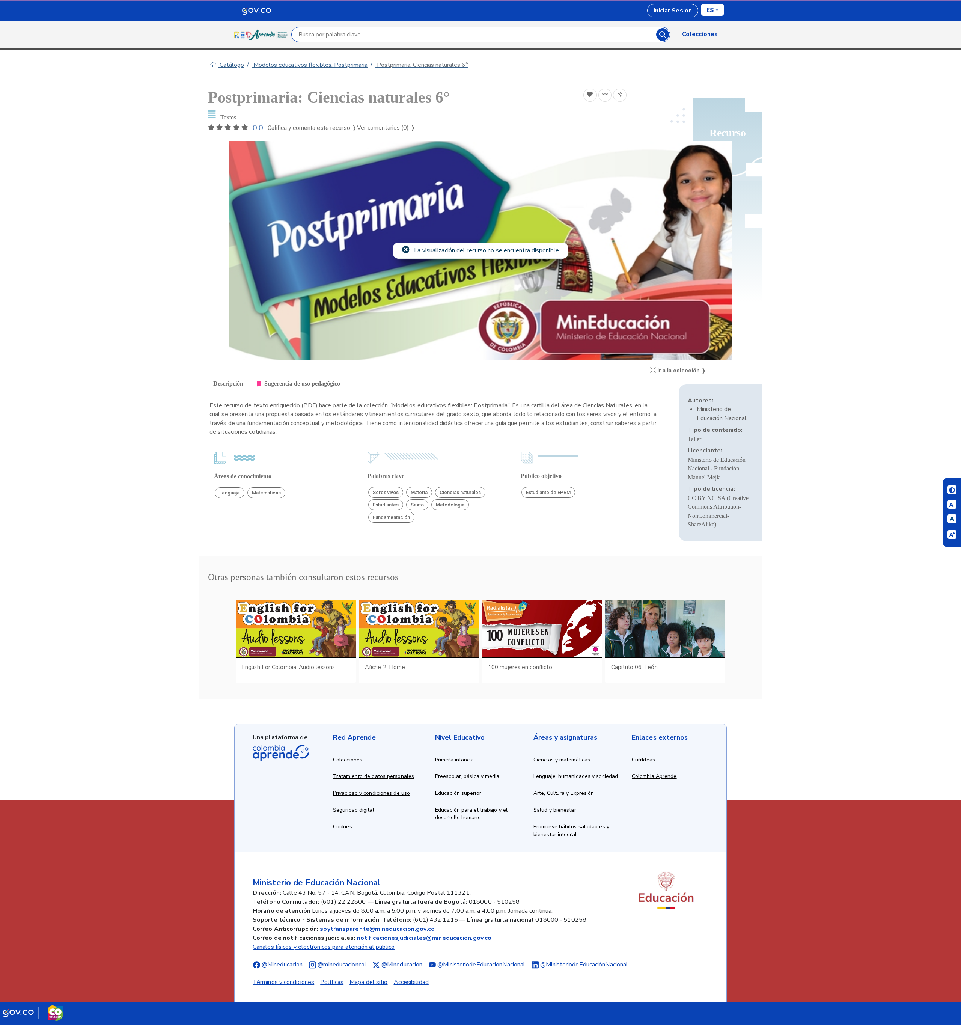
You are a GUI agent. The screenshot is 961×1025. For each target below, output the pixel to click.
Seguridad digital (353, 810)
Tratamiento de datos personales (373, 776)
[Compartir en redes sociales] (620, 95)
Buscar (662, 34)
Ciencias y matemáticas (561, 759)
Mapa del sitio (368, 982)
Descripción (228, 383)
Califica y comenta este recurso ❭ (312, 127)
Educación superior (458, 793)
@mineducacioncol (342, 964)
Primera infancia (454, 759)
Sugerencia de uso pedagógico (302, 383)
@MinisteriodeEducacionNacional (481, 964)
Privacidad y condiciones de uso (371, 793)
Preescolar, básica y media (467, 776)
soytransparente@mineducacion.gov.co (377, 929)
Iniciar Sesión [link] (673, 10)
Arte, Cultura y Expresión (563, 793)
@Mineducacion (282, 964)
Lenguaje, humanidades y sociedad (575, 776)
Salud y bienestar (554, 810)
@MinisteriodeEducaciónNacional (584, 964)
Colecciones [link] (700, 34)
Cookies (342, 826)
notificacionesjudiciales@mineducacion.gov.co (424, 938)
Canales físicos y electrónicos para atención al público (324, 947)
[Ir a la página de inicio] (262, 34)
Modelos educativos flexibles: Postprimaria (310, 65)
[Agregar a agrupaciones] (605, 95)
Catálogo (231, 65)
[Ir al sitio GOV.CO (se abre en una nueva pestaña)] (33, 1013)
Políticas (331, 982)
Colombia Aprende (654, 776)
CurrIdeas (643, 759)
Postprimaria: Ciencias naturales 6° (421, 65)
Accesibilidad (411, 982)
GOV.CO (256, 10)
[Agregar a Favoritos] (590, 95)
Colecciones (347, 759)
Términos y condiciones (283, 982)
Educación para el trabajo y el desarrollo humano (471, 814)
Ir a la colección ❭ (681, 370)
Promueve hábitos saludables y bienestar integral (571, 830)
